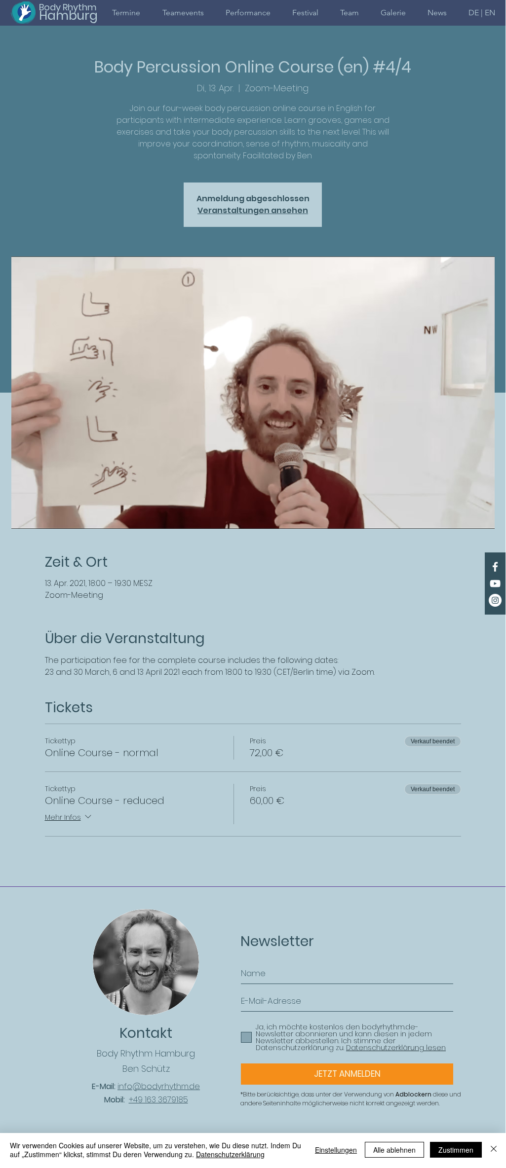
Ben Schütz (146, 1068)
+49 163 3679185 (158, 1099)
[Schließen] (494, 1150)
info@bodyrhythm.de (158, 1086)
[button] (482, 12)
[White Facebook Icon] (495, 566)
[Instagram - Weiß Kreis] (495, 600)
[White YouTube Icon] (495, 583)
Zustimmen (455, 1150)
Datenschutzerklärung (230, 1154)
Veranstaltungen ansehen (252, 210)
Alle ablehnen (394, 1150)
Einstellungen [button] (336, 1150)
